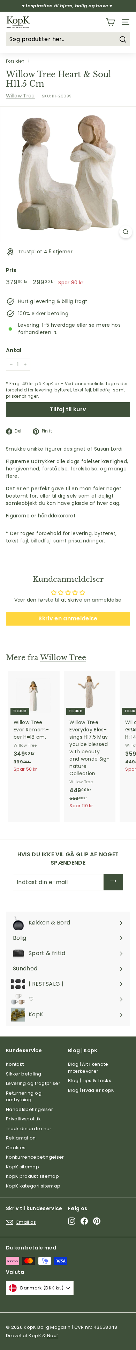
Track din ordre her (29, 1128)
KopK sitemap (22, 1167)
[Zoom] (125, 231)
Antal (14, 350)
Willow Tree (20, 95)
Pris (11, 270)
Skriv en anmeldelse (68, 618)
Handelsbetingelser (29, 1109)
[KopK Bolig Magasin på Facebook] (84, 1221)
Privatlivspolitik (23, 1118)
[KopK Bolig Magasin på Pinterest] (96, 1221)
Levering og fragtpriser (33, 1083)
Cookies (15, 1147)
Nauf (52, 1335)
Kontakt (15, 1064)
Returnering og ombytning (23, 1096)
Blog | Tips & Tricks (89, 1080)
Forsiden (15, 61)
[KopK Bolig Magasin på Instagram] (71, 1221)
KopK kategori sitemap (33, 1186)
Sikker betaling (23, 1074)
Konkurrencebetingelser (35, 1157)
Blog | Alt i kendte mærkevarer (88, 1067)
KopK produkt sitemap (32, 1176)
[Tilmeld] (113, 882)
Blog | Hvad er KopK (91, 1090)
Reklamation (21, 1138)
